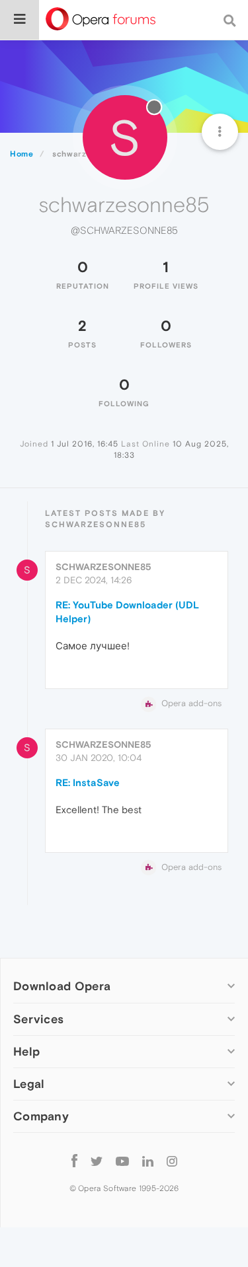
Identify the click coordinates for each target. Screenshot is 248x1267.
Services (38, 1019)
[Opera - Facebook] (74, 1161)
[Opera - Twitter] (96, 1161)
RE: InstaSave (88, 782)
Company (41, 1116)
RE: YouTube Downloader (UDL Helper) (127, 611)
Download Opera (61, 986)
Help (26, 1051)
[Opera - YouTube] (122, 1161)
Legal (29, 1084)
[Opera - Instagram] (172, 1161)
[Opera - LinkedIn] (148, 1161)
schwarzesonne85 (103, 566)
